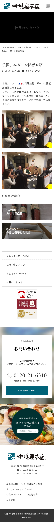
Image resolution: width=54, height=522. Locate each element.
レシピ (30, 489)
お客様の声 (32, 494)
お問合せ (10, 499)
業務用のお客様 (34, 484)
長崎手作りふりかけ (16, 264)
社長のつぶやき (32, 70)
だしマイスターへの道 (17, 255)
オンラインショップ (15, 489)
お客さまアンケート (16, 273)
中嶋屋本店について (15, 484)
